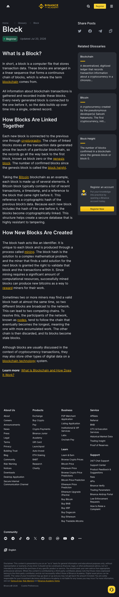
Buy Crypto (38, 420)
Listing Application (70, 423)
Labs (63, 435)
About (7, 416)
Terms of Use (16, 581)
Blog (6, 455)
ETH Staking (39, 455)
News (6, 429)
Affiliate (94, 416)
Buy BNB (65, 503)
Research (37, 463)
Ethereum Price (69, 468)
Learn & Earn (67, 455)
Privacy (7, 446)
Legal (6, 437)
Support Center (98, 465)
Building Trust (11, 450)
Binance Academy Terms (49, 581)
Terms (7, 442)
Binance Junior (40, 433)
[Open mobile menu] (111, 6)
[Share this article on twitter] (80, 31)
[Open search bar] (87, 6)
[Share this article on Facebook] (90, 31)
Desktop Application (14, 477)
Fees (92, 477)
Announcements (12, 424)
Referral (94, 420)
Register (100, 6)
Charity (36, 468)
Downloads (9, 472)
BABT (35, 459)
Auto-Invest (38, 450)
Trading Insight (97, 440)
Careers (8, 420)
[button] (111, 6)
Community (9, 459)
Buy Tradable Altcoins (72, 521)
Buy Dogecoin (68, 512)
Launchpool (38, 446)
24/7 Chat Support (99, 460)
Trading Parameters (100, 490)
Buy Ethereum (68, 516)
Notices (7, 468)
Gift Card (37, 442)
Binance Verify (97, 485)
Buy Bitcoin (67, 499)
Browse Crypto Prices (72, 459)
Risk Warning (10, 463)
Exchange (38, 416)
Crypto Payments (41, 429)
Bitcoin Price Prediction (73, 480)
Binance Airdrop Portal (101, 494)
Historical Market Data (101, 436)
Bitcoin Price (67, 463)
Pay (34, 424)
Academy (37, 437)
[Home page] (48, 6)
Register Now (97, 209)
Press (6, 433)
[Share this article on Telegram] (100, 31)
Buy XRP (65, 508)
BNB (92, 424)
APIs (92, 481)
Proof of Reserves (99, 445)
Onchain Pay (67, 439)
